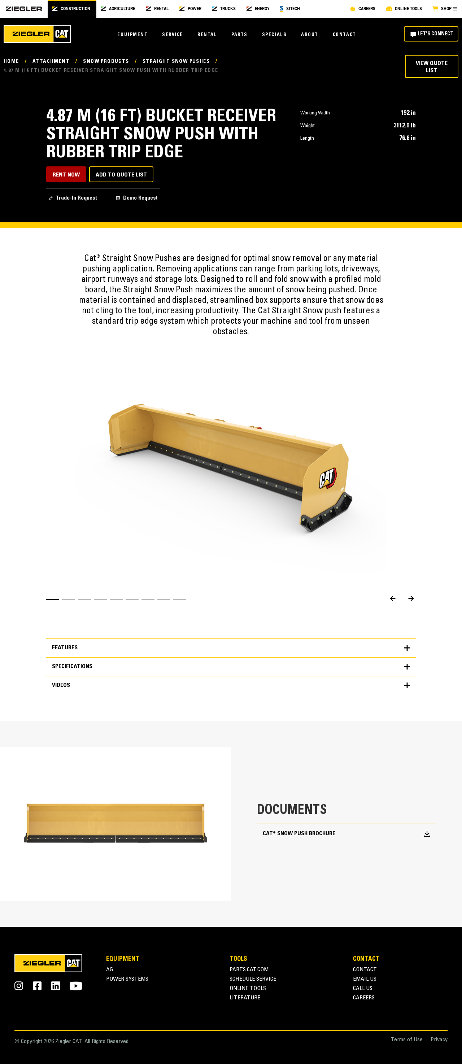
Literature (245, 998)
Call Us (362, 988)
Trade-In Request (76, 198)
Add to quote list (121, 175)
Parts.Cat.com (249, 970)
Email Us (364, 979)
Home (11, 61)
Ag (109, 970)
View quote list (432, 67)
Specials (274, 35)
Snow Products (106, 61)
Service (172, 35)
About (309, 35)
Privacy (439, 1040)
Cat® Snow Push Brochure (299, 834)
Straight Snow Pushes (176, 61)
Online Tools (248, 988)
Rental (207, 35)
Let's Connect (435, 34)
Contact (344, 35)
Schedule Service (253, 979)
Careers (364, 998)
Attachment (51, 61)
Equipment (132, 35)
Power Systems (127, 979)
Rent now (66, 175)
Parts (239, 35)
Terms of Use (407, 1040)
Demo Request (140, 198)
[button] (52, 599)
